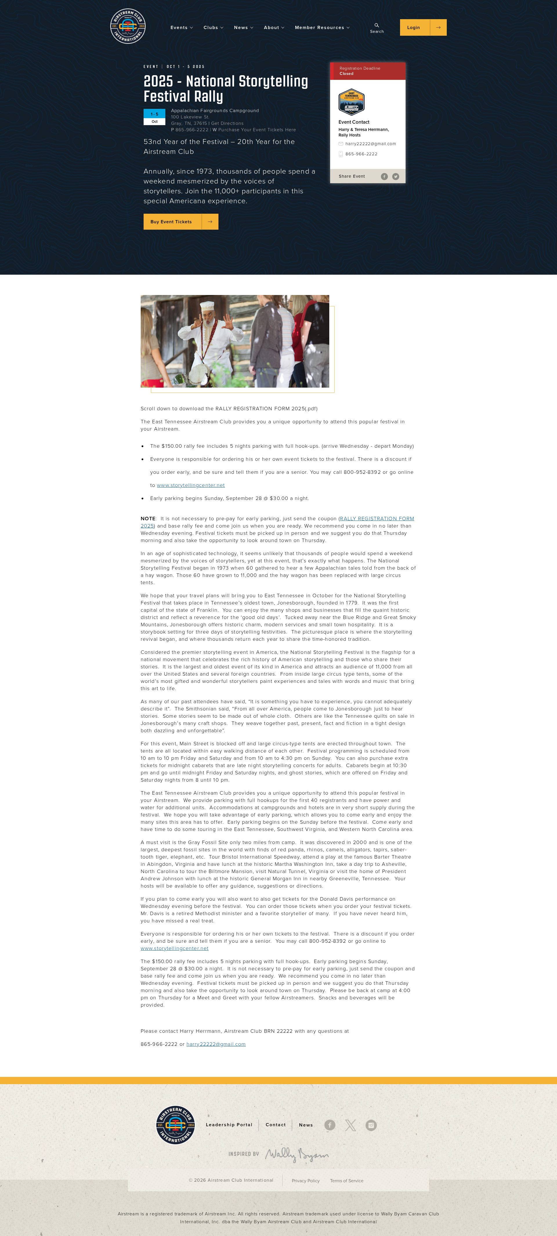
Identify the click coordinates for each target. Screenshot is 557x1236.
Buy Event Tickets (171, 222)
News (241, 27)
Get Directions (227, 123)
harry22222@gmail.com (371, 143)
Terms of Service (347, 1181)
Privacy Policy (306, 1181)
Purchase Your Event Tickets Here (257, 130)
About (271, 27)
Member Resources (320, 27)
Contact (276, 1125)
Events (179, 27)
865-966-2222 (192, 130)
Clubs (211, 27)
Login (413, 27)
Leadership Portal (229, 1125)
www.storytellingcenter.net (191, 485)
